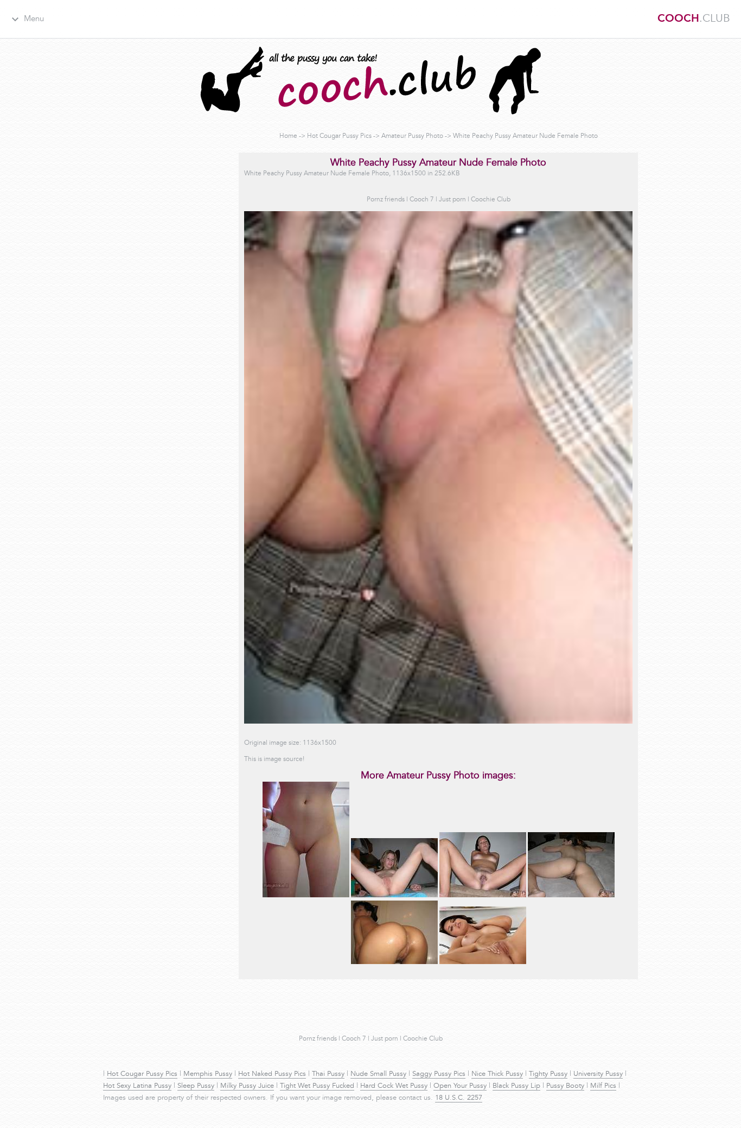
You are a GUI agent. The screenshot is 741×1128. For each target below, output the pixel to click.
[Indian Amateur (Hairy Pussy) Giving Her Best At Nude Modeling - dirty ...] (571, 895)
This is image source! (274, 759)
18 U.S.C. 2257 (458, 1098)
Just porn (452, 200)
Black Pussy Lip (516, 1086)
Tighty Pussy (548, 1074)
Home (288, 136)
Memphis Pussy (207, 1074)
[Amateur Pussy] (394, 962)
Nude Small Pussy (378, 1074)
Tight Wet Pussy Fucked (317, 1086)
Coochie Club (490, 200)
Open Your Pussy (460, 1086)
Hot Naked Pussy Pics (272, 1074)
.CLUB (693, 19)
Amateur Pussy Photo (412, 136)
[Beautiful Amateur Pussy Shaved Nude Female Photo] (306, 895)
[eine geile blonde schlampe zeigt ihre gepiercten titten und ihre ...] (394, 895)
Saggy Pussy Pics (438, 1074)
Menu (34, 19)
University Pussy (598, 1074)
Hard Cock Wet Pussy (393, 1086)
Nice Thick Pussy (497, 1074)
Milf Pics (603, 1086)
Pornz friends (386, 200)
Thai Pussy (328, 1074)
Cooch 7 (422, 200)
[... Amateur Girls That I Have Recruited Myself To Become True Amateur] (482, 895)
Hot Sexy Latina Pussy (137, 1086)
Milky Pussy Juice (247, 1086)
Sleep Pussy (195, 1086)
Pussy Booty (565, 1086)
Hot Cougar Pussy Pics (339, 136)
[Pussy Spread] (482, 962)
